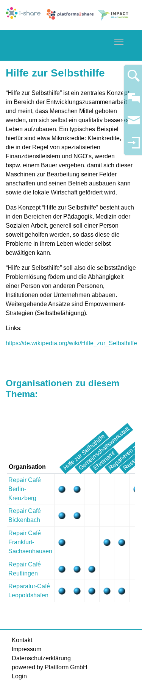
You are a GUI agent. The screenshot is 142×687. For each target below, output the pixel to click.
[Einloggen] (134, 146)
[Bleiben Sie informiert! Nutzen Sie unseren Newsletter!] (134, 124)
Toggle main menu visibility (119, 41)
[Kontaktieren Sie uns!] (134, 101)
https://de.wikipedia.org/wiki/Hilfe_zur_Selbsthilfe (71, 343)
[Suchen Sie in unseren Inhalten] (134, 79)
